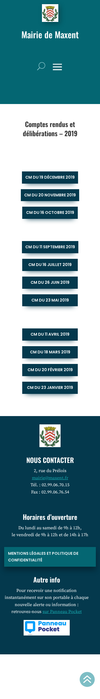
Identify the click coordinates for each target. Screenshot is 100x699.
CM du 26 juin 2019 (50, 282)
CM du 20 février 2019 (50, 370)
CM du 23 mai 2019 (50, 300)
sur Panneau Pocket (62, 611)
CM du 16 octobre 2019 (50, 212)
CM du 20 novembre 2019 (50, 195)
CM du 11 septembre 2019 (50, 247)
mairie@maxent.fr (50, 478)
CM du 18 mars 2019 (50, 352)
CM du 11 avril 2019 (50, 334)
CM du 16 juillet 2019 (50, 264)
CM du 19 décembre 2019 (50, 177)
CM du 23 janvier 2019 (50, 387)
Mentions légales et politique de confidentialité (43, 557)
